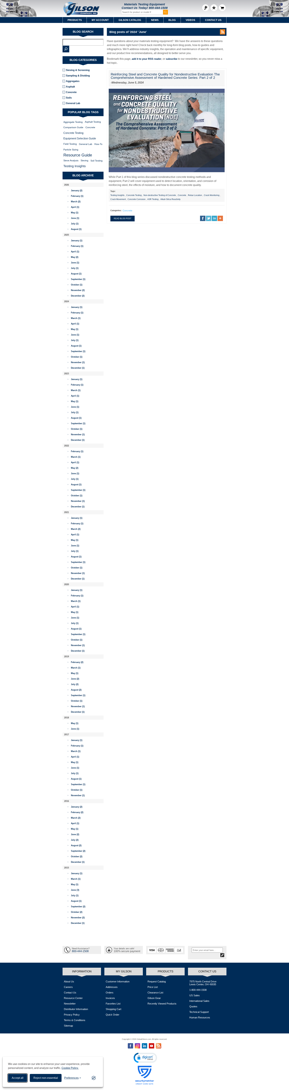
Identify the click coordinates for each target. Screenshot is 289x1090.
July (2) (74, 684)
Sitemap (68, 1025)
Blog (172, 20)
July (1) (74, 223)
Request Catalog (157, 981)
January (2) (76, 190)
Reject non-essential (45, 1077)
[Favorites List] (214, 7)
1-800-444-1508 (198, 989)
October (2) (76, 856)
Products (75, 20)
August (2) (76, 690)
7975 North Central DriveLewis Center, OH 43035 (202, 983)
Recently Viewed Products (162, 1003)
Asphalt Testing (93, 122)
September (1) (78, 279)
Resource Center (73, 998)
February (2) (77, 662)
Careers (68, 987)
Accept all (17, 1077)
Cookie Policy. (70, 1068)
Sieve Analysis (70, 160)
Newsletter (70, 1003)
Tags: (113, 191)
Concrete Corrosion (137, 199)
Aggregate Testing (73, 122)
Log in (205, 7)
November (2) (78, 290)
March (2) (75, 201)
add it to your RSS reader (146, 58)
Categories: (116, 210)
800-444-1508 (158, 8)
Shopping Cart (113, 1009)
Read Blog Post (122, 218)
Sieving (84, 160)
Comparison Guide (73, 127)
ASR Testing (153, 199)
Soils (69, 97)
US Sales (194, 995)
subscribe (171, 58)
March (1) (75, 318)
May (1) (74, 212)
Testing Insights (117, 195)
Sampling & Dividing (78, 75)
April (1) (75, 207)
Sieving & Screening (78, 70)
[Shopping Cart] (222, 7)
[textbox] (83, 42)
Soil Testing (96, 160)
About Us (69, 981)
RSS (222, 31)
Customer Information (117, 981)
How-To (98, 144)
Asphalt (70, 86)
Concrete (182, 195)
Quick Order (112, 1014)
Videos (190, 20)
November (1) (78, 362)
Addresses (112, 987)
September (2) (78, 851)
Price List (153, 987)
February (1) (77, 196)
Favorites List (113, 1003)
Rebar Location (195, 195)
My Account (100, 20)
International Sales (199, 1000)
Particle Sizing (70, 149)
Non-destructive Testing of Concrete (159, 195)
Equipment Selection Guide (79, 138)
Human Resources (199, 1017)
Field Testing (70, 144)
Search (66, 49)
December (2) (77, 296)
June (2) (75, 679)
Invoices (110, 998)
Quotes (193, 1006)
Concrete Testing (134, 195)
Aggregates (72, 81)
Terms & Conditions (74, 1020)
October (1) (76, 284)
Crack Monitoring (211, 195)
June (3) (75, 890)
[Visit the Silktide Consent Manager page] (94, 1078)
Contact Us (213, 20)
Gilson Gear (154, 998)
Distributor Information (76, 1009)
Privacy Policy (72, 1014)
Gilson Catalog (130, 20)
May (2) (74, 257)
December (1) (77, 368)
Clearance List (155, 992)
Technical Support (199, 1012)
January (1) (76, 240)
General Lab (73, 103)
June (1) (75, 218)
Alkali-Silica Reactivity (170, 199)
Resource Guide (77, 155)
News (155, 20)
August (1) (76, 229)
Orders (109, 992)
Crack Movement (118, 199)
